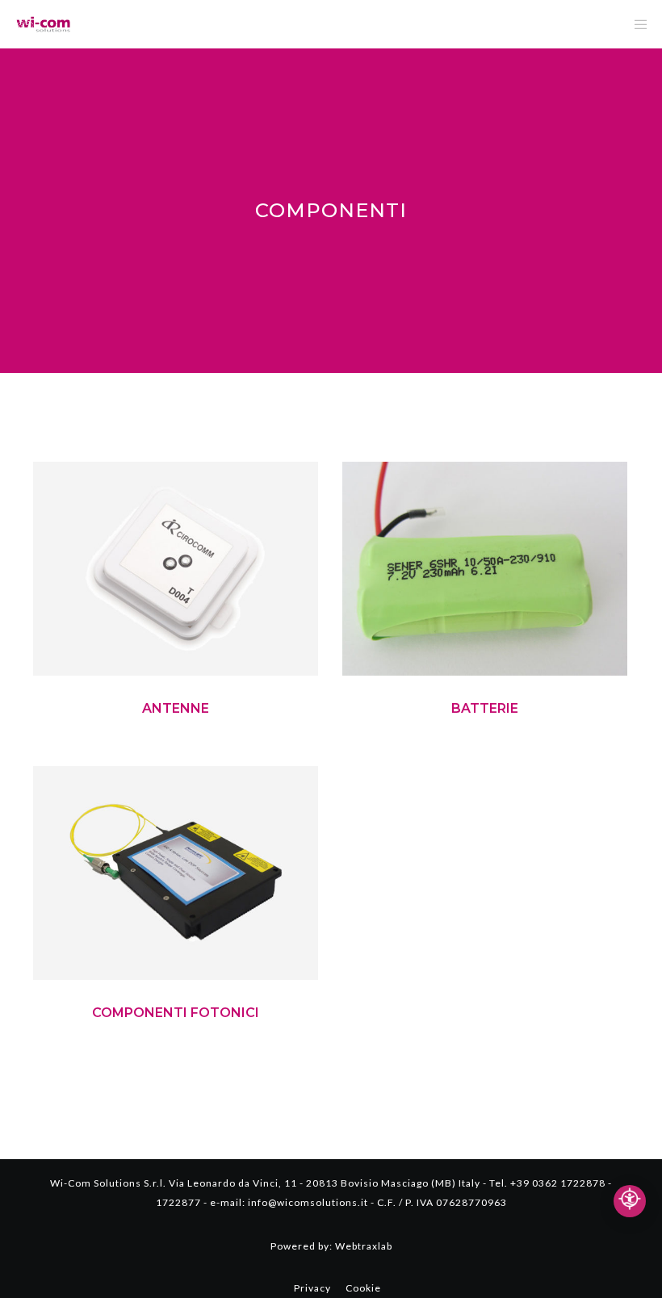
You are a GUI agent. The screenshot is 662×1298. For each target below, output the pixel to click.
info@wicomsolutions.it (308, 1202)
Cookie (363, 1288)
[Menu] (635, 24)
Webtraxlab (363, 1246)
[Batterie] (484, 569)
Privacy (312, 1288)
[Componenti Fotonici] (175, 873)
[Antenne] (175, 569)
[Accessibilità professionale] (630, 1201)
